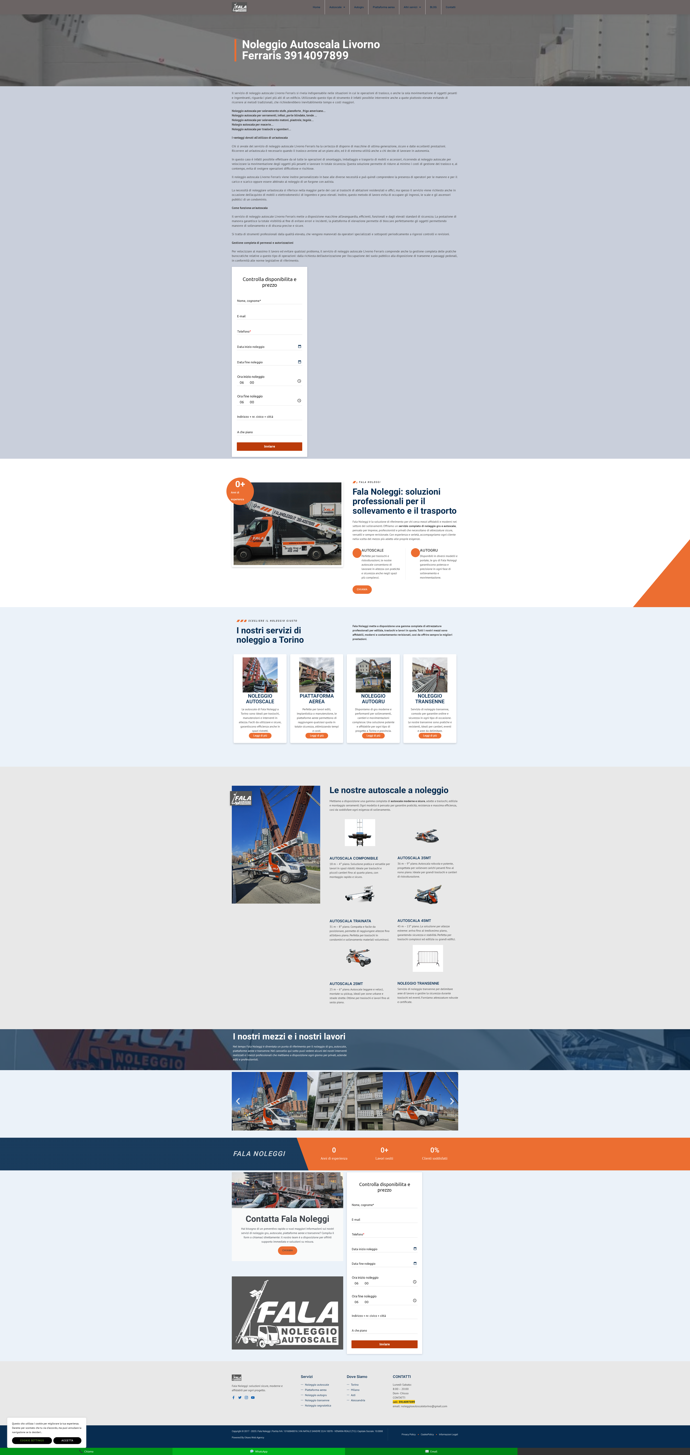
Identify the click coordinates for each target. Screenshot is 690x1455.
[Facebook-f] (233, 1397)
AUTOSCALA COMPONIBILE (354, 858)
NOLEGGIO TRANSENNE (418, 983)
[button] (238, 1101)
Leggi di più (260, 736)
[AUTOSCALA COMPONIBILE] (332, 852)
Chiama (287, 1250)
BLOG (433, 7)
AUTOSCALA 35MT (414, 858)
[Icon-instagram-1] (246, 1397)
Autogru (359, 7)
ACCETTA (67, 1440)
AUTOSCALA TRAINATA (350, 921)
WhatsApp (261, 1451)
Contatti (451, 7)
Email (433, 1451)
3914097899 (407, 1402)
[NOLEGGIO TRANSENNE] (399, 977)
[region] (46, 1433)
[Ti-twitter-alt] (240, 1397)
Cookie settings (32, 1440)
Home (316, 7)
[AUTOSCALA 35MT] (399, 852)
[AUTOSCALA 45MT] (399, 915)
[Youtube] (252, 1397)
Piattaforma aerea (384, 7)
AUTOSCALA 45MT (414, 920)
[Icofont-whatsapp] (259, 1397)
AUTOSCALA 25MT (346, 984)
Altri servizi (410, 7)
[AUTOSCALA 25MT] (332, 977)
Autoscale (335, 7)
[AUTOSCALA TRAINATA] (332, 915)
